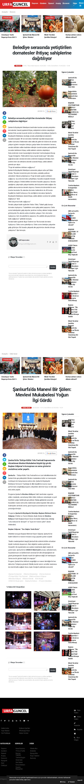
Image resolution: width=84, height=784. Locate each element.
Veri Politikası (5, 733)
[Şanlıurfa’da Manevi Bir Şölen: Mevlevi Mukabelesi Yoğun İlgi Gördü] (30, 431)
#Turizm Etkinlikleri (45, 581)
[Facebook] (2, 721)
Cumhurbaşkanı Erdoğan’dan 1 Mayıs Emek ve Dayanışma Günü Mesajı (73, 295)
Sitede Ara (33, 748)
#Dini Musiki (39, 579)
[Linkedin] (17, 721)
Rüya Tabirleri (34, 756)
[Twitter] (5, 721)
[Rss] (21, 721)
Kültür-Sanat (13, 354)
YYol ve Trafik (20, 751)
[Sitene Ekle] (29, 721)
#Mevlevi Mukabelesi (31, 574)
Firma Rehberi (20, 765)
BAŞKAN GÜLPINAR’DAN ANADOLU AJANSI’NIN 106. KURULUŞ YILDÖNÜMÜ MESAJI (73, 110)
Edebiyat (4, 765)
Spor (2, 763)
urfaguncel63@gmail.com (27, 244)
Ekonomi (66, 3)
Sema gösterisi (41, 500)
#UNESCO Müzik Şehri (15, 581)
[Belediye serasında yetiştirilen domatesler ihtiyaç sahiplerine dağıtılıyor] (30, 89)
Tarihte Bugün (20, 757)
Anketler (33, 751)
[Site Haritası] (25, 721)
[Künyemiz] (75, 733)
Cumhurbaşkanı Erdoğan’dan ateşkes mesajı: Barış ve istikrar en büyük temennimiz (73, 192)
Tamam (72, 782)
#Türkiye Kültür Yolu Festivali (18, 576)
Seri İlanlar (19, 762)
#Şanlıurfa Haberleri (15, 574)
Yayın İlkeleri (5, 731)
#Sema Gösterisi (45, 574)
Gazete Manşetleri (19, 768)
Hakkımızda (5, 728)
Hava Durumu (20, 748)
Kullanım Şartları (24, 728)
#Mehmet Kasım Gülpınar (37, 576)
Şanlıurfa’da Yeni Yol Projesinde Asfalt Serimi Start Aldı (72, 82)
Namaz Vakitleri (18, 754)
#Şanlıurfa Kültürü (31, 581)
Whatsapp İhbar (24, 731)
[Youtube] (13, 721)
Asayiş (58, 3)
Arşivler (79, 729)
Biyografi (4, 760)
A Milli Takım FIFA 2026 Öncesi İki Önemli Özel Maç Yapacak (73, 250)
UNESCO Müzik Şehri (33, 550)
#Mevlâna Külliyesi (14, 579)
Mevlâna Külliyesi (28, 494)
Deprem (35, 3)
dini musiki (36, 484)
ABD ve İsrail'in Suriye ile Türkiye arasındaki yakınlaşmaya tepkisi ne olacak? (73, 218)
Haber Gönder (23, 733)
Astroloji (33, 758)
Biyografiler (34, 753)
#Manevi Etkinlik (27, 579)
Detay (63, 782)
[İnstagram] (9, 721)
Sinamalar (19, 760)
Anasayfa (5, 12)
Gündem (43, 3)
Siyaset (51, 3)
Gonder (52, 267)
